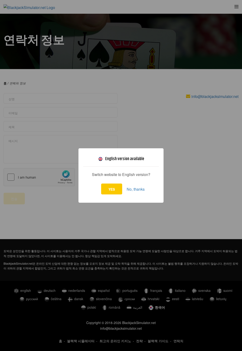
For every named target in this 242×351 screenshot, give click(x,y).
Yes (111, 189)
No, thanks (136, 189)
